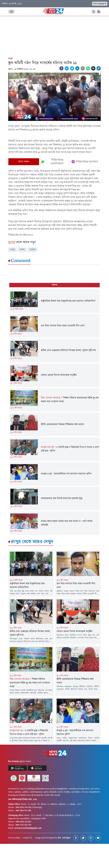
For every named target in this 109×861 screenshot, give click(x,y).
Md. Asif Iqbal (64, 837)
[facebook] (61, 68)
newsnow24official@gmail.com (27, 828)
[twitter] (72, 68)
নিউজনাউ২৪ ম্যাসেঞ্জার (87, 161)
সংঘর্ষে (32, 249)
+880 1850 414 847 (23, 821)
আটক (22, 249)
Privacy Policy (14, 837)
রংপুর (10, 58)
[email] (83, 68)
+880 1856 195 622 (23, 807)
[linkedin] (77, 68)
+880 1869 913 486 (23, 810)
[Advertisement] (54, 36)
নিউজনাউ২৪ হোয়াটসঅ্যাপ (57, 161)
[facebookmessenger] (67, 68)
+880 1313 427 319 (23, 824)
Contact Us (27, 837)
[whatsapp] (88, 68)
